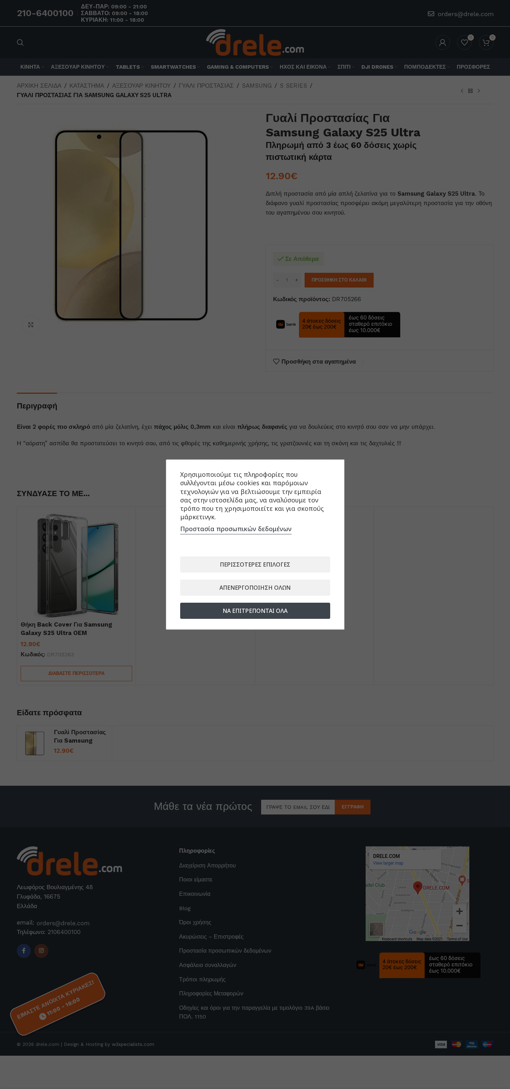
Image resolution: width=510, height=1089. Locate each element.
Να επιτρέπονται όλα (255, 611)
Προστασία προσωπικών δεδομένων (236, 529)
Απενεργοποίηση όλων (255, 587)
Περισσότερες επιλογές (255, 564)
